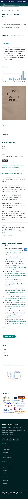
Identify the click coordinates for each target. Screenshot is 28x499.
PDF (5, 125)
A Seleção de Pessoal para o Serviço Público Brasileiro (15, 290)
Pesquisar (5, 470)
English (4, 349)
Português (5, 355)
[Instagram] (3, 439)
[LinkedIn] (10, 439)
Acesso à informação (21, 1)
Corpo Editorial (6, 449)
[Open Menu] (1, 4)
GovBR (2, 1)
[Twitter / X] (7, 439)
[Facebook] (17, 439)
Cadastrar (5, 483)
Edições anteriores (7, 467)
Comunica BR (11, 1)
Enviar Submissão (9, 336)
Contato (5, 455)
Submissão (5, 452)
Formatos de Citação (7, 235)
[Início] (2, 10)
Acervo (6, 10)
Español (5, 352)
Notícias (5, 473)
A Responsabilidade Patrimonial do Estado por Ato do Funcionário (15, 273)
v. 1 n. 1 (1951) (12, 10)
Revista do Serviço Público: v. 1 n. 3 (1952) (15, 323)
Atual (4, 465)
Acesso (4, 485)
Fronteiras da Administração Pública (17, 321)
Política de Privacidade (8, 457)
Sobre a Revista (6, 447)
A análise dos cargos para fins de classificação (14, 282)
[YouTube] (14, 439)
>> (6, 327)
